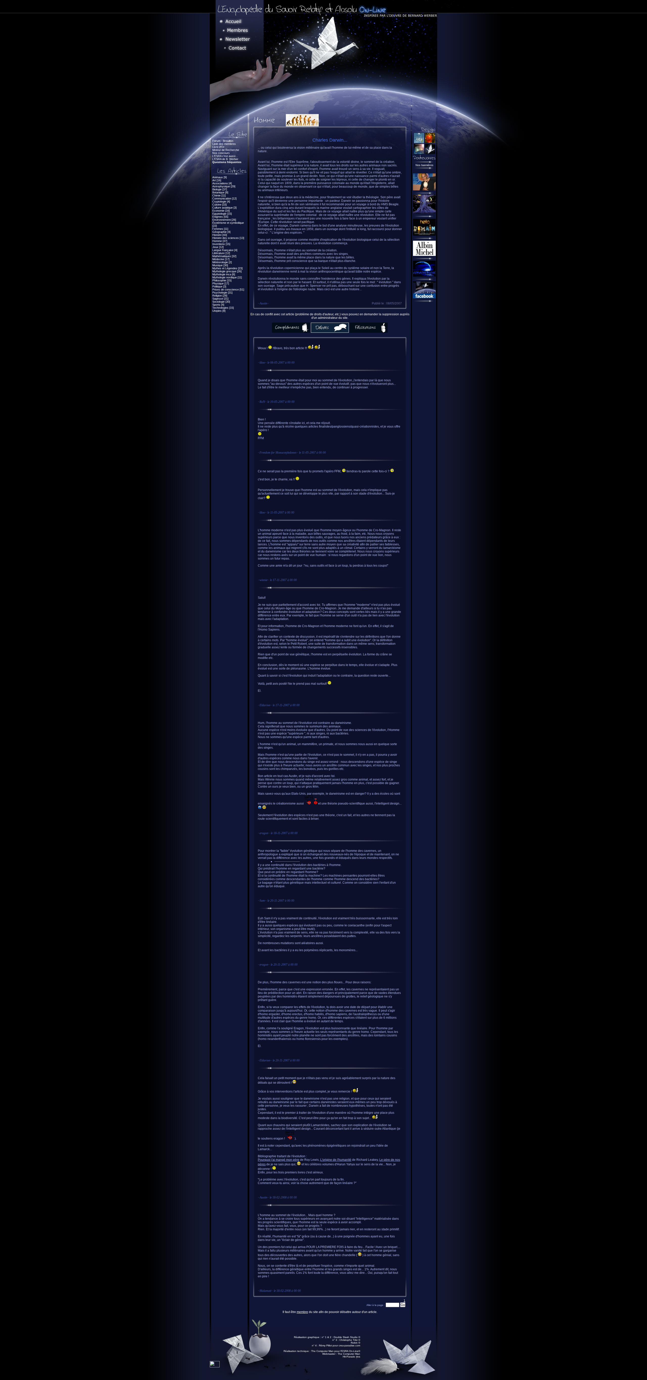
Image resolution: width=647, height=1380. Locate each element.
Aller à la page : (376, 1305)
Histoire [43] (219, 234)
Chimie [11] (219, 195)
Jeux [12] (218, 247)
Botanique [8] (220, 192)
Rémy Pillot (325, 1345)
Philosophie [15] (222, 280)
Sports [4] (218, 304)
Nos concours (221, 152)
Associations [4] (222, 183)
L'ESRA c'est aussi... (225, 156)
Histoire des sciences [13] (228, 237)
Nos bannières (424, 165)
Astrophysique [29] (223, 186)
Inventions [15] (221, 244)
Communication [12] (224, 198)
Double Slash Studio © (347, 1337)
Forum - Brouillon (222, 140)
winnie (263, 580)
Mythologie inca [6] (223, 274)
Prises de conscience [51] (228, 289)
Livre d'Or (218, 146)
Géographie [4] (221, 231)
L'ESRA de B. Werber (225, 159)
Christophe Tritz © (349, 1340)
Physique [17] (220, 283)
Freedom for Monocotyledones (278, 452)
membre (302, 1312)
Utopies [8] (218, 310)
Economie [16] (221, 210)
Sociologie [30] (221, 301)
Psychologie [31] (222, 292)
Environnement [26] (224, 219)
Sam (262, 900)
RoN (262, 402)
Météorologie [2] (222, 262)
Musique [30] (220, 265)
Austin (263, 303)
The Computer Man (349, 1353)
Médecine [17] (220, 259)
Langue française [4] (224, 250)
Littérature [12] (221, 253)
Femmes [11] (220, 228)
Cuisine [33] (219, 204)
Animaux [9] (219, 177)
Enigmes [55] (220, 216)
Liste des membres (224, 143)
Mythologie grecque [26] (227, 271)
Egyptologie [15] (222, 213)
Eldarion (265, 705)
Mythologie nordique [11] (227, 277)
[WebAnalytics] (215, 1366)
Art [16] (216, 180)
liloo (262, 362)
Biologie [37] (219, 189)
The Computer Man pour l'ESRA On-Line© (335, 1351)
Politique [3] (219, 286)
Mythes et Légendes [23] (227, 268)
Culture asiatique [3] (224, 207)
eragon (264, 833)
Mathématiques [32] (224, 256)
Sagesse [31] (220, 298)
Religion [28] (219, 295)
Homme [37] (219, 240)
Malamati (265, 1291)
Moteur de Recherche (225, 149)
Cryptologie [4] (221, 201)
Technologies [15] (223, 307)
